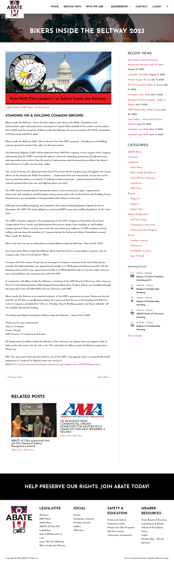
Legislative (133, 162)
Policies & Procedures (152, 527)
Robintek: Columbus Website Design (153, 558)
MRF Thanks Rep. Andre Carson (144, 110)
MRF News (27, 107)
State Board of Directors (154, 520)
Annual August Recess (139, 80)
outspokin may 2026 (138, 129)
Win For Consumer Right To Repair (145, 85)
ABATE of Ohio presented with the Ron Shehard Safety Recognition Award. (30, 443)
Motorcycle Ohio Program (143, 230)
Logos (144, 535)
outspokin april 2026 (138, 134)
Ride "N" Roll (137, 256)
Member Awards (138, 240)
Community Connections (142, 225)
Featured (132, 157)
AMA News (78, 436)
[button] (104, 6)
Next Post (104, 377)
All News (43, 515)
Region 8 (135, 199)
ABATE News (14, 107)
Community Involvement (119, 535)
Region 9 (135, 204)
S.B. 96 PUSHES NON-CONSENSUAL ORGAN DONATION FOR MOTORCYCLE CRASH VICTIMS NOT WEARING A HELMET (82, 426)
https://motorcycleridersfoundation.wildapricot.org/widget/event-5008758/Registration (56, 364)
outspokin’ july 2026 (138, 74)
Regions (132, 193)
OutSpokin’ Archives (83, 519)
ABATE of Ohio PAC (49, 526)
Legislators (136, 183)
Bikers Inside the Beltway (143, 173)
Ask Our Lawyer (138, 219)
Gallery (77, 526)
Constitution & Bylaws (152, 524)
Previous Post (14, 377)
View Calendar (135, 336)
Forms (144, 531)
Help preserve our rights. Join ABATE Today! (87, 486)
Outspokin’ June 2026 (139, 95)
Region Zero (136, 209)
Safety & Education (138, 214)
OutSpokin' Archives (140, 251)
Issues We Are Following (142, 178)
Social (131, 235)
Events (76, 515)
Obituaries (136, 246)
